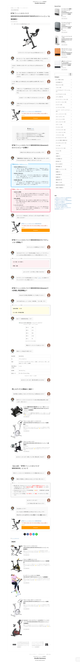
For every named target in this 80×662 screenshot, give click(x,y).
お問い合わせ (48, 654)
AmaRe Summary (40, 3)
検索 (70, 74)
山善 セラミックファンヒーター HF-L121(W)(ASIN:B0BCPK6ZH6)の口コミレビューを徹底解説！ (66, 64)
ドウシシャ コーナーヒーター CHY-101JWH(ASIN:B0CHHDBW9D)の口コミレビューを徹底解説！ (66, 39)
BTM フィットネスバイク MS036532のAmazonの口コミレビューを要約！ (30, 133)
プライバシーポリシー (33, 654)
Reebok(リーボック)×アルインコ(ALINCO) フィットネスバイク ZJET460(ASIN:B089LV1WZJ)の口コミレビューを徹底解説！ (36, 622)
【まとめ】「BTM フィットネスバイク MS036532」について (28, 139)
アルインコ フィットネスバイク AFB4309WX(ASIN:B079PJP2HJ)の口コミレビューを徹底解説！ (35, 547)
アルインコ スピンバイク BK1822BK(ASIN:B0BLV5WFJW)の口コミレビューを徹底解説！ (36, 443)
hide (32, 128)
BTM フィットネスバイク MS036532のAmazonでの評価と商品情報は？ (30, 136)
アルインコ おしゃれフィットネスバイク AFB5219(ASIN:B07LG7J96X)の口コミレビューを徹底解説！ (35, 423)
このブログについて (41, 654)
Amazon (35, 118)
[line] (36, 534)
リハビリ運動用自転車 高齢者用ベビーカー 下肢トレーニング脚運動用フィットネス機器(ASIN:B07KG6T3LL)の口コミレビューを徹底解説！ (36, 408)
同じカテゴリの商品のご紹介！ (61, 206)
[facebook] (28, 534)
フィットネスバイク (15, 538)
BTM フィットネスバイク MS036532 (31, 111)
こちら (39, 277)
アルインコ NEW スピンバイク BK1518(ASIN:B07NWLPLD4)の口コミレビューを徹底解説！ (36, 561)
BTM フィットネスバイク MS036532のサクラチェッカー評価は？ (29, 134)
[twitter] (25, 534)
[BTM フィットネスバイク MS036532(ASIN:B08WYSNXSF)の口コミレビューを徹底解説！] (33, 534)
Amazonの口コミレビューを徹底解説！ (40, 656)
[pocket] (30, 534)
